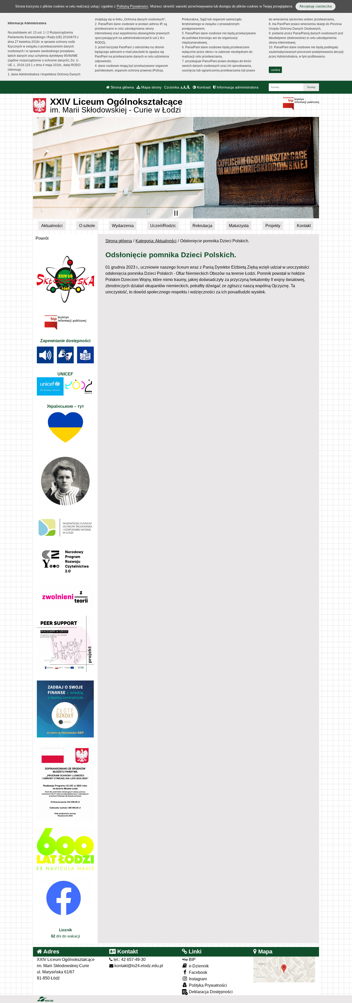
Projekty (272, 225)
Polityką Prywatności (132, 6)
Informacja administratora (237, 87)
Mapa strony (151, 87)
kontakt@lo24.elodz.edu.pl (138, 966)
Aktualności (52, 225)
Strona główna (122, 87)
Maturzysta (239, 225)
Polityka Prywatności (207, 985)
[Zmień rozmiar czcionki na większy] (184, 87)
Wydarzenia (123, 225)
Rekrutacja (202, 225)
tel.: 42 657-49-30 (129, 959)
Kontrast (203, 87)
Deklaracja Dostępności (210, 992)
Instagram (197, 979)
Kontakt (304, 225)
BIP (192, 959)
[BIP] (301, 103)
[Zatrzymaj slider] (176, 213)
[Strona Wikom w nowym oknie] (45, 999)
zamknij (275, 69)
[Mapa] (284, 969)
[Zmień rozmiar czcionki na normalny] (181, 87)
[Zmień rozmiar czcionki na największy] (188, 87)
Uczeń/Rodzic (163, 225)
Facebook (197, 972)
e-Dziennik (198, 966)
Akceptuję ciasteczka (315, 6)
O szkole (87, 225)
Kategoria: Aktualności (156, 241)
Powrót (42, 238)
